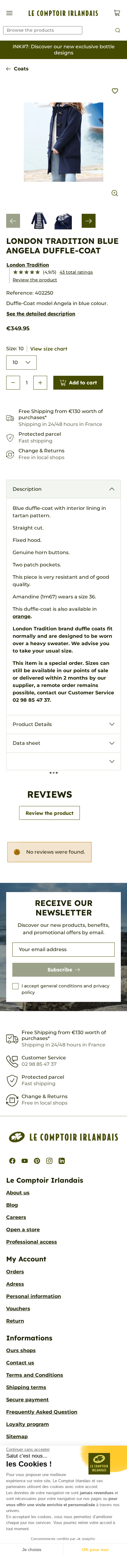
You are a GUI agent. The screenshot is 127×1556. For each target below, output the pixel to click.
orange (22, 616)
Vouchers (18, 1309)
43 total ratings (76, 272)
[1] (15, 272)
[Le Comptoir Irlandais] (63, 13)
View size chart (48, 349)
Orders (15, 1272)
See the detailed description (40, 314)
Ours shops (21, 1350)
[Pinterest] (37, 1161)
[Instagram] (49, 1161)
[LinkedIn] (61, 1161)
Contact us (20, 1363)
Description (27, 489)
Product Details (32, 724)
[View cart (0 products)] (117, 13)
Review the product (35, 280)
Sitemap (17, 1436)
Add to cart (83, 382)
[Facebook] (12, 1161)
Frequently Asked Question (41, 1412)
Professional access (31, 1242)
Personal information (33, 1296)
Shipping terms (26, 1387)
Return (15, 1321)
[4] (32, 272)
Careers (16, 1217)
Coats (21, 69)
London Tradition (27, 265)
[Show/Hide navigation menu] (9, 13)
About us (18, 1193)
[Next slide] (89, 221)
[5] (37, 272)
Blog (12, 1205)
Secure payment (27, 1400)
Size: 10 (36, 348)
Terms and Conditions (34, 1375)
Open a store (23, 1229)
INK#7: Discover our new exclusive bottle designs (64, 50)
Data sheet (26, 743)
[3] (26, 272)
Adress (15, 1284)
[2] (21, 272)
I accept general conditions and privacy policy (65, 989)
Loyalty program (27, 1424)
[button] (13, 383)
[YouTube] (24, 1161)
